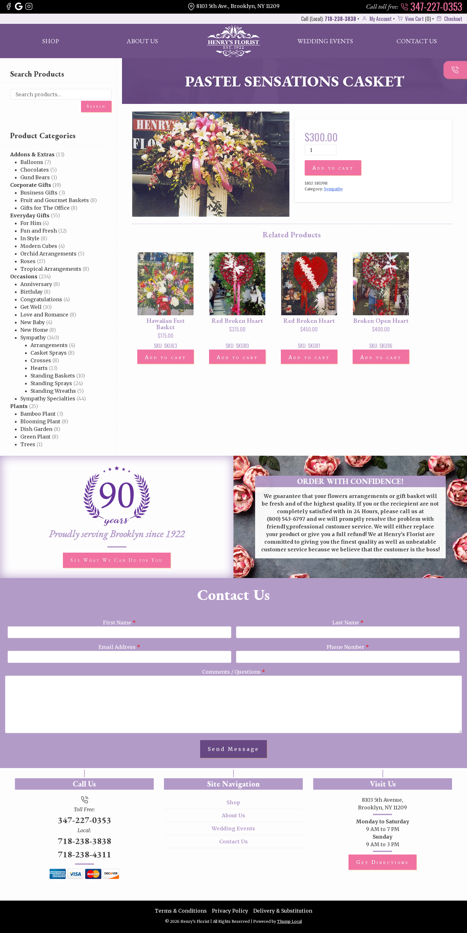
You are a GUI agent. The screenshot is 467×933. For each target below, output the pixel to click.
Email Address (119, 647)
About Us (142, 41)
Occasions (23, 276)
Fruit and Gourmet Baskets (54, 200)
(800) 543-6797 (286, 519)
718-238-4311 (84, 854)
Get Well (31, 307)
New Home (34, 330)
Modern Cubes (38, 246)
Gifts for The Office (45, 208)
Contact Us (416, 41)
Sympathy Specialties (47, 398)
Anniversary (36, 284)
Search (96, 106)
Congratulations (41, 299)
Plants (19, 406)
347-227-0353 (435, 6)
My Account (380, 19)
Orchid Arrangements (48, 253)
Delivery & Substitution (282, 911)
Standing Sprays (51, 383)
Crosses (40, 360)
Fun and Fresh (38, 231)
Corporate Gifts (30, 185)
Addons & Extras (32, 154)
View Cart (414, 19)
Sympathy (33, 337)
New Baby (32, 322)
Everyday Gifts (30, 215)
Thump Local (289, 921)
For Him (30, 223)
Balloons (31, 162)
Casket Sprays (48, 353)
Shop (50, 41)
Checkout (452, 19)
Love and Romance (44, 314)
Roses (28, 261)
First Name (119, 622)
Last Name (347, 622)
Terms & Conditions (181, 911)
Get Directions (382, 862)
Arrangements (49, 345)
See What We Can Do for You (117, 560)
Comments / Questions (233, 672)
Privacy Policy (230, 911)
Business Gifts (39, 192)
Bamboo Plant (38, 414)
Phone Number (348, 647)
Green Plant (35, 436)
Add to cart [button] (165, 357)
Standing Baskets (52, 375)
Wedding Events (325, 41)
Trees (27, 444)
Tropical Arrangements (50, 269)
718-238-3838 (340, 19)
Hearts (39, 368)
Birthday (31, 292)
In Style (29, 238)
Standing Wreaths (53, 391)
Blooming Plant (40, 421)
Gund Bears (35, 177)
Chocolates (34, 170)
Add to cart (333, 168)
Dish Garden (36, 429)
